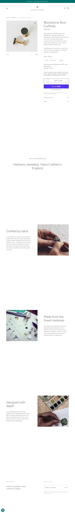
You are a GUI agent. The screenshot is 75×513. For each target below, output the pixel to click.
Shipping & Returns (49, 97)
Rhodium (61, 60)
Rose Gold (53, 60)
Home (7, 17)
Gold (46, 60)
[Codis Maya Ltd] (37, 8)
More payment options (56, 89)
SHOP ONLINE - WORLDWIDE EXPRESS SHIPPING (37, 1)
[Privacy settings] (2, 510)
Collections (14, 17)
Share (45, 101)
